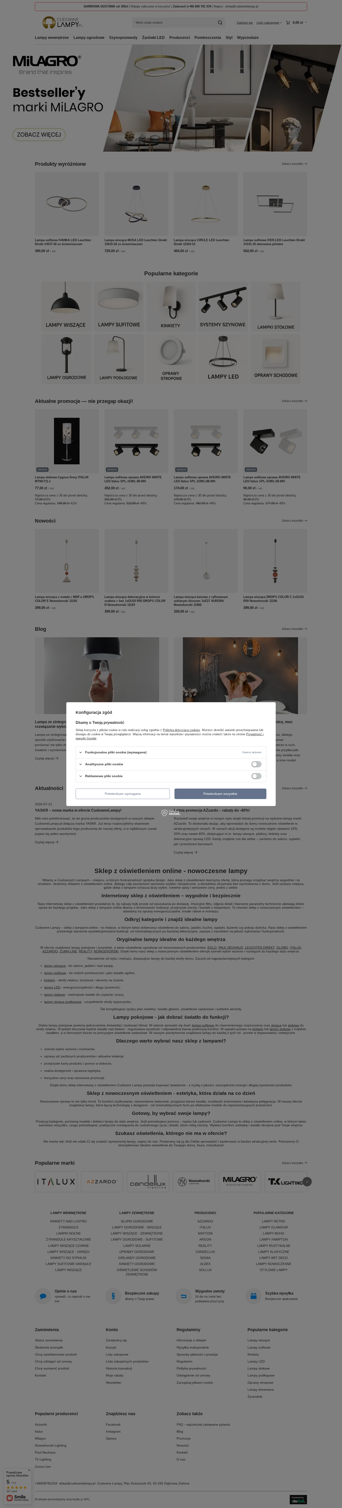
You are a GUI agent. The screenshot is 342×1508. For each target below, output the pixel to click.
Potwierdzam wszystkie (220, 794)
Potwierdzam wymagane (123, 794)
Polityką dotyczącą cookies (181, 730)
